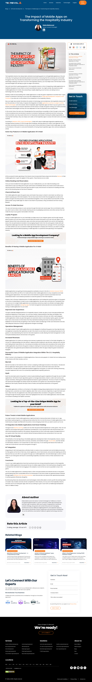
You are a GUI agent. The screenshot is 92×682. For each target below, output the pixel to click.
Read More (26, 562)
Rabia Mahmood (48, 25)
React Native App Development (28, 653)
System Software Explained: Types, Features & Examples (44, 554)
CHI (23, 664)
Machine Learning (18, 427)
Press (75, 651)
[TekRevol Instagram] (81, 668)
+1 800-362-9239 (8, 668)
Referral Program (77, 646)
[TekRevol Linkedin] (85, 668)
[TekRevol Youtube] (78, 668)
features (59, 176)
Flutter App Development (27, 651)
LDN (50, 664)
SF (16, 664)
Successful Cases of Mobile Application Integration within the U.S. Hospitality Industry (77, 64)
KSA (47, 664)
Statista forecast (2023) (56, 291)
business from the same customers (23, 475)
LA (33, 664)
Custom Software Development (11, 644)
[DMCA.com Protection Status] (9, 672)
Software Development (17, 8)
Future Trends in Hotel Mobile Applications (75, 68)
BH (43, 664)
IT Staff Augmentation (44, 651)
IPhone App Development (10, 646)
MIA (20, 664)
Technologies (66, 2)
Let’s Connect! (46, 633)
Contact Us (82, 679)
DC (30, 664)
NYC (27, 664)
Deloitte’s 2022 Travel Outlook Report (22, 121)
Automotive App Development (46, 644)
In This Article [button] (74, 54)
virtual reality (51, 440)
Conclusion (71, 71)
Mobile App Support (26, 648)
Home (45, 2)
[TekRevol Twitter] (74, 668)
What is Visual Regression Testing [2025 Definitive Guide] (73, 554)
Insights (75, 2)
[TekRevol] (25, 3)
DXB (37, 664)
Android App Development (27, 644)
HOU (6, 664)
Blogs (6, 8)
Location (76, 653)
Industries (58, 2)
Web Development (25, 646)
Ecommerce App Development (62, 646)
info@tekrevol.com (17, 668)
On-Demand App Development (46, 646)
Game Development (9, 648)
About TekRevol (77, 644)
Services (51, 2)
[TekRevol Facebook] (71, 668)
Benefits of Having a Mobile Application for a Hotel (75, 60)
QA (40, 664)
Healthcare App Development (62, 644)
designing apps (25, 305)
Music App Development (61, 648)
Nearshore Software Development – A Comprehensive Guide (17, 554)
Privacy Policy (73, 604)
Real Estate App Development (46, 648)
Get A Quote (82, 2)
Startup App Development (10, 651)
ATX (10, 664)
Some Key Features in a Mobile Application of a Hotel (75, 57)
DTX (13, 664)
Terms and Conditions (62, 679)
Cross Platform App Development (12, 653)
